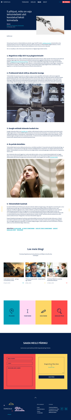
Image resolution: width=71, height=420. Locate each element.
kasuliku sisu (24, 131)
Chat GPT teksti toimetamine (44, 228)
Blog (39, 2)
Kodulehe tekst (11, 230)
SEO (10, 25)
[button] (60, 2)
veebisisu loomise (47, 43)
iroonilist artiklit (54, 157)
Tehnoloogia (21, 25)
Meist (45, 2)
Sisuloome (14, 25)
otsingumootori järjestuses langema (19, 61)
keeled (33, 2)
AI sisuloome (17, 228)
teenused (25, 2)
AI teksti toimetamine (28, 228)
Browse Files (51, 367)
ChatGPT (55, 228)
